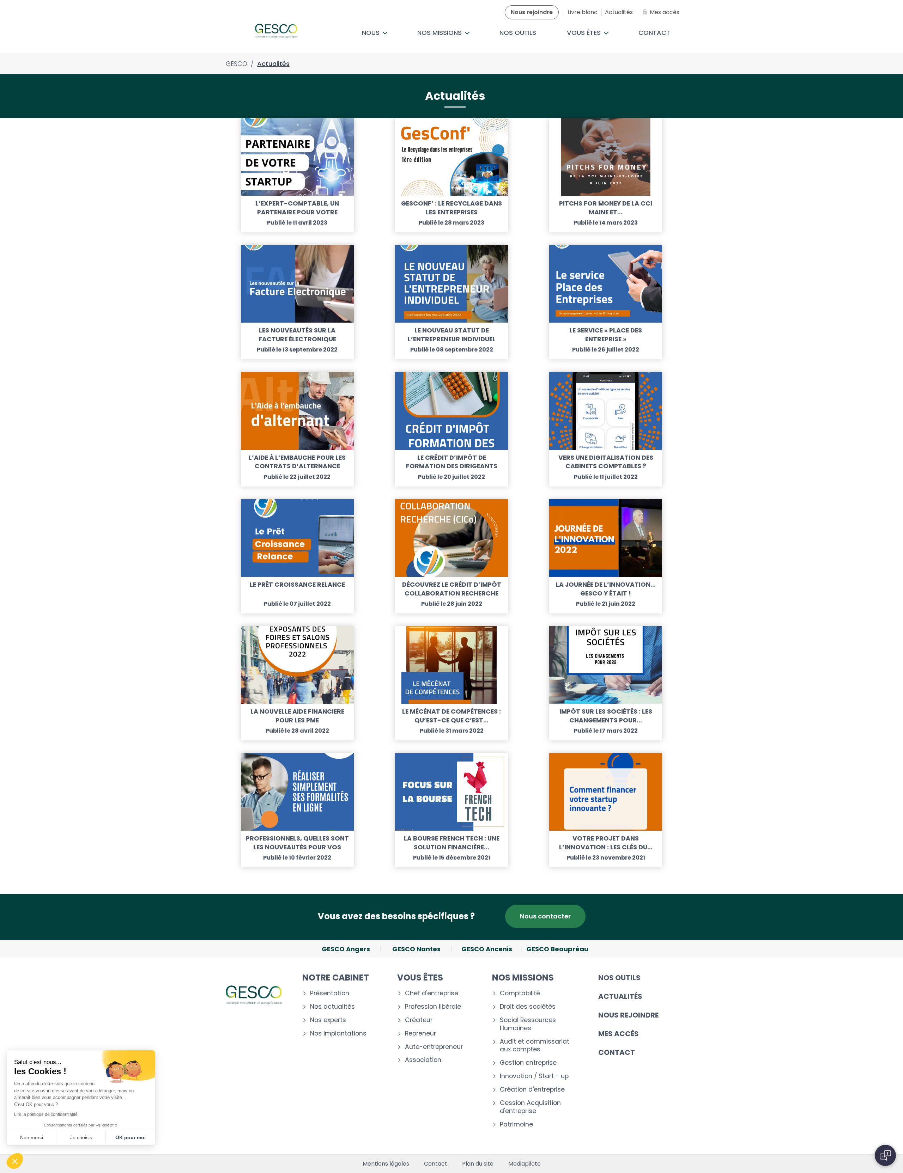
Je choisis (81, 1137)
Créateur (418, 1020)
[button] (14, 1161)
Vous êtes (584, 32)
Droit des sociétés (528, 1007)
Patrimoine (516, 1124)
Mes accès (618, 1034)
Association (423, 1060)
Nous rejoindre (628, 1015)
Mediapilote (524, 1164)
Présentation (329, 993)
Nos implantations (338, 1034)
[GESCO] (276, 32)
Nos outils (517, 32)
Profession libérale (433, 1007)
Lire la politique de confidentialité (46, 1114)
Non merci (31, 1137)
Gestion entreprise (528, 1063)
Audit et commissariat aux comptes (534, 1046)
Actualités (620, 996)
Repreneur (420, 1034)
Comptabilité (520, 993)
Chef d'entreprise (431, 993)
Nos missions (440, 32)
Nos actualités (332, 1007)
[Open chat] (885, 1155)
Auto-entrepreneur (434, 1047)
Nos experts (328, 1020)
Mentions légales (386, 1164)
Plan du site (477, 1164)
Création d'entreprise (532, 1090)
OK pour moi (130, 1137)
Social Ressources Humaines (528, 1024)
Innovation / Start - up (534, 1076)
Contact (654, 32)
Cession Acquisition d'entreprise (530, 1107)
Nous (371, 32)
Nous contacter (545, 916)
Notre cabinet (335, 977)
